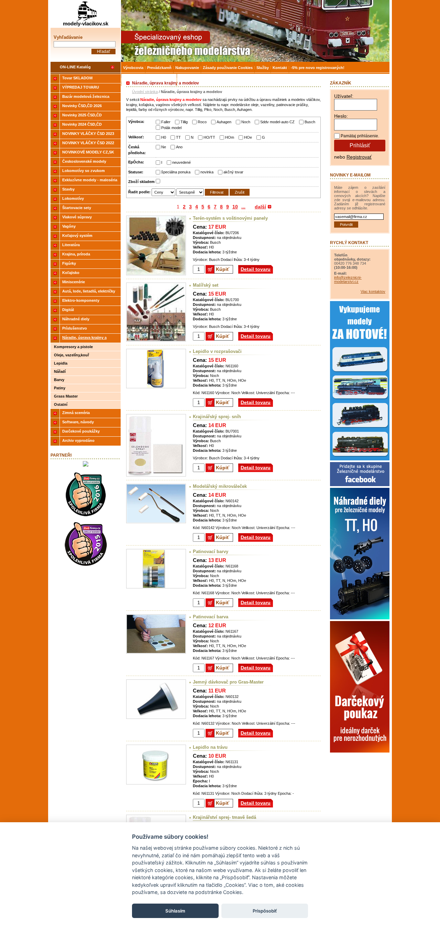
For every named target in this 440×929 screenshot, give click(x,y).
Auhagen (224, 122)
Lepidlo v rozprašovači (217, 351)
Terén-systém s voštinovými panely (230, 218)
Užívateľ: (343, 96)
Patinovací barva (210, 616)
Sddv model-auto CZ (277, 122)
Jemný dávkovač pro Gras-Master (228, 682)
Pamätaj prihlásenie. (360, 136)
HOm (229, 137)
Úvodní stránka (145, 92)
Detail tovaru (256, 269)
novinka (206, 172)
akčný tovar (233, 172)
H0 (163, 137)
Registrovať (359, 157)
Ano (179, 147)
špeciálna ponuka (175, 172)
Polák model (171, 128)
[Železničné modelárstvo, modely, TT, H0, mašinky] (255, 31)
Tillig (184, 122)
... (243, 206)
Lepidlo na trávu (210, 747)
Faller (165, 122)
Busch (310, 122)
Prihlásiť (360, 145)
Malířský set (205, 285)
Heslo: (341, 116)
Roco (202, 122)
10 (235, 206)
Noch (245, 122)
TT (178, 137)
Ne (163, 147)
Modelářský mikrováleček (220, 486)
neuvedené (181, 162)
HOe (248, 137)
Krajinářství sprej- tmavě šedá (224, 817)
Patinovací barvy (210, 551)
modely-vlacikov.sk (85, 23)
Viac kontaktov (373, 291)
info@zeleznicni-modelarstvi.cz (348, 279)
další (260, 206)
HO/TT (209, 137)
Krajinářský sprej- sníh (217, 416)
